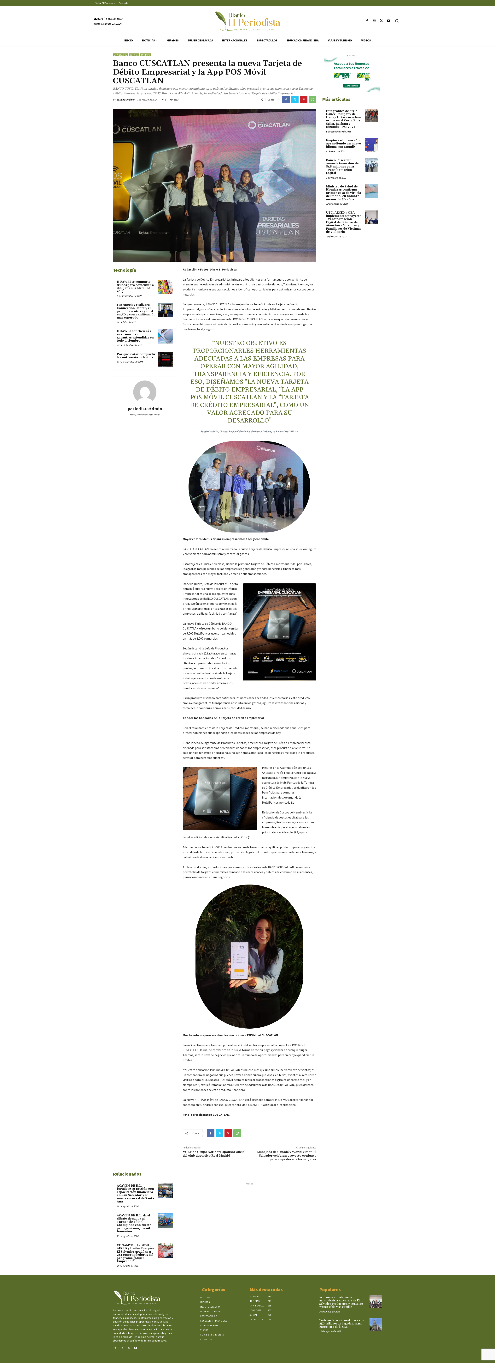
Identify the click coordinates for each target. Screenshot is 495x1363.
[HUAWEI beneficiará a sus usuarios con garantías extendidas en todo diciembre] (165, 336)
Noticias (134, 55)
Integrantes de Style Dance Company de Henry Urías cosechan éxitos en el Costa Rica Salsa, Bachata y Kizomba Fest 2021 (343, 119)
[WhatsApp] (312, 99)
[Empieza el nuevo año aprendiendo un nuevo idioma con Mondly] (371, 145)
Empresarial (120, 55)
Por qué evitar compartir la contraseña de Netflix (136, 355)
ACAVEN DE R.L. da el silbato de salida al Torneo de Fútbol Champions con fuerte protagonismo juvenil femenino (134, 1223)
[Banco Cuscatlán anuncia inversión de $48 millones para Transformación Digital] (371, 165)
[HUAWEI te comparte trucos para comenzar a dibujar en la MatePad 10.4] (165, 287)
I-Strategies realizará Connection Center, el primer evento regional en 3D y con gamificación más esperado (136, 311)
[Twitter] (381, 20)
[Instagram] (374, 20)
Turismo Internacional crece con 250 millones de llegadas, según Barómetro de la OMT (341, 1324)
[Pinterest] (303, 99)
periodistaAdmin (125, 99)
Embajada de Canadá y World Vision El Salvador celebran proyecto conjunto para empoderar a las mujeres (286, 1155)
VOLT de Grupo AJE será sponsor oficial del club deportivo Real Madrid (214, 1154)
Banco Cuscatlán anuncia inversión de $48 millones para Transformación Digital (342, 166)
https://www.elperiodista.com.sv (145, 414)
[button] (396, 20)
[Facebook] (367, 20)
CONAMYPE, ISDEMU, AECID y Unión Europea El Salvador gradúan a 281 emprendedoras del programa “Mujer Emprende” (135, 1253)
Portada (145, 55)
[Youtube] (388, 20)
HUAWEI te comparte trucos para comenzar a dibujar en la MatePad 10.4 (135, 286)
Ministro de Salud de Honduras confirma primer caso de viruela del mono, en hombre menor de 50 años (343, 193)
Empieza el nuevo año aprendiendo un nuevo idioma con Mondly (343, 144)
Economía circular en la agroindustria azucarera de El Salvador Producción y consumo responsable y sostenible (341, 1302)
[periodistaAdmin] (144, 392)
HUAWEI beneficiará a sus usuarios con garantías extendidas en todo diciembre (135, 336)
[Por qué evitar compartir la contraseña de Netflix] (165, 359)
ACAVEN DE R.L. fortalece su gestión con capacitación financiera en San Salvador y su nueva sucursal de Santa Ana (135, 1194)
